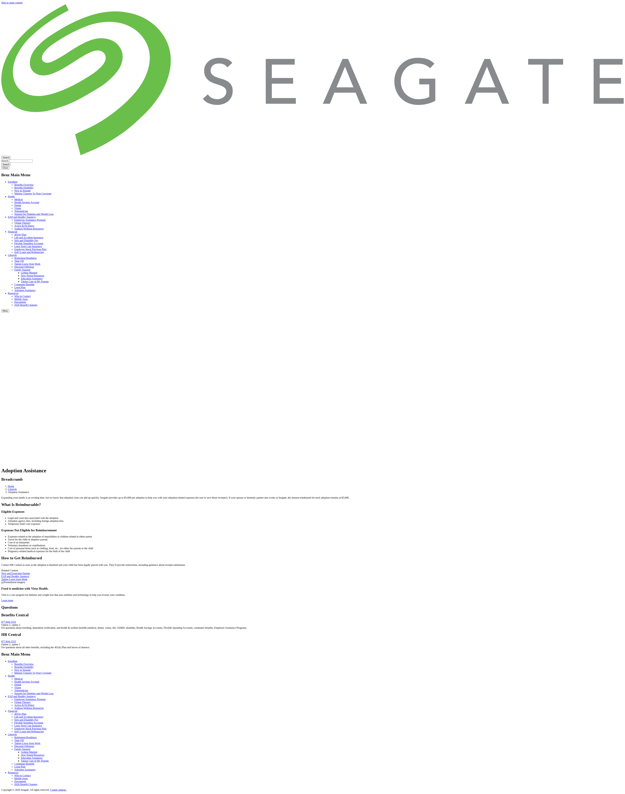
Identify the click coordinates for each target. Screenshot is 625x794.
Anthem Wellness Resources (29, 228)
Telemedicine (21, 211)
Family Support (22, 269)
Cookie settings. (58, 789)
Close (5, 168)
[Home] (312, 154)
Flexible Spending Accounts (28, 243)
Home (11, 486)
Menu (5, 311)
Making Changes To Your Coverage (32, 193)
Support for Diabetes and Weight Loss (34, 214)
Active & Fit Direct (24, 225)
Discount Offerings (24, 266)
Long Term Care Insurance (28, 246)
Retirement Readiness (25, 258)
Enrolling (12, 181)
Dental (17, 205)
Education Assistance (32, 278)
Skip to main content (11, 2)
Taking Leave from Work (27, 264)
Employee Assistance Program (30, 220)
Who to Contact (22, 296)
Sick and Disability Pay (26, 240)
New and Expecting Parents (15, 573)
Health (11, 196)
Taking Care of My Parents (35, 281)
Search (6, 157)
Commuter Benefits (24, 284)
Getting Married (29, 272)
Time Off (19, 261)
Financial (12, 231)
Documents (20, 302)
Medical (18, 199)
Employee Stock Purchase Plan (30, 249)
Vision (17, 208)
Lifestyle (12, 255)
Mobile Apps (21, 299)
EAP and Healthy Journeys (22, 217)
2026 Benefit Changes (25, 305)
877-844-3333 (8, 622)
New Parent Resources (32, 275)
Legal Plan (19, 287)
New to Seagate (22, 190)
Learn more (7, 600)
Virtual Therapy (22, 223)
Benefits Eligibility (24, 187)
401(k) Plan (20, 234)
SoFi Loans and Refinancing (29, 252)
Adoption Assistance (24, 290)
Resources (13, 293)
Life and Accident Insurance (28, 237)
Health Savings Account (26, 202)
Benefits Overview (24, 184)
